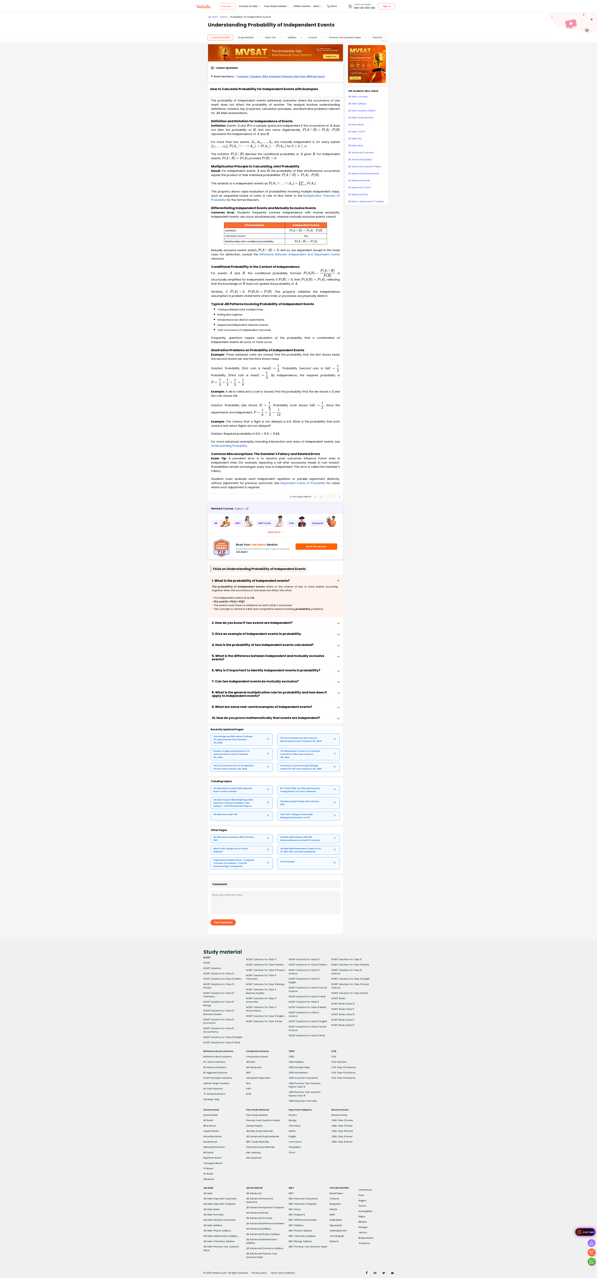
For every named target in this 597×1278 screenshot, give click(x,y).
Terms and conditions (283, 1272)
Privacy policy (259, 1272)
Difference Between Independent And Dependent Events (299, 254)
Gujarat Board (211, 1131)
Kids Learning (253, 1152)
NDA (248, 1083)
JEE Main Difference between (219, 1219)
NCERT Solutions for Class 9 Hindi (307, 1035)
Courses (312, 37)
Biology (292, 1120)
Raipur (362, 1216)
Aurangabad (365, 1211)
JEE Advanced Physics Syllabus (263, 1234)
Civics (292, 1152)
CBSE (291, 1056)
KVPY (249, 1088)
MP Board (208, 1152)
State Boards (210, 1115)
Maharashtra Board (213, 1147)
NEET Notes (295, 1209)
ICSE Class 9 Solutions (343, 1072)
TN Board (208, 1168)
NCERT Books (338, 998)
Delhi (332, 1214)
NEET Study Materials (257, 1141)
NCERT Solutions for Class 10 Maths (308, 964)
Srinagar (363, 1227)
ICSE (333, 1056)
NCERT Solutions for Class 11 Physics (265, 970)
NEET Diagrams (297, 1214)
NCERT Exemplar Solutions (217, 1077)
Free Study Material (257, 1115)
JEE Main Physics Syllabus (217, 1230)
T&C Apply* (242, 551)
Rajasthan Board (212, 1157)
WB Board (208, 1179)
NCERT (206, 962)
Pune (361, 1195)
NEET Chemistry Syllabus (302, 1236)
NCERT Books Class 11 (342, 1009)
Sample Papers (254, 1125)
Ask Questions (254, 1157)
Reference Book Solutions (217, 1056)
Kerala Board (210, 1141)
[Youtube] (392, 1273)
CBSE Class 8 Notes (342, 1141)
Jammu (363, 1232)
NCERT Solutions (212, 968)
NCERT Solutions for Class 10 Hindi (307, 996)
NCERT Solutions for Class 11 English (265, 1016)
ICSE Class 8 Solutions (343, 1077)
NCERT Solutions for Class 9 (304, 1001)
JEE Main (213, 17)
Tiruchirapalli (337, 1236)
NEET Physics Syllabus (300, 1230)
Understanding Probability (229, 446)
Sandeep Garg (211, 1099)
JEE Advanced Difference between (265, 1223)
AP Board (208, 1120)
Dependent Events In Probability (302, 483)
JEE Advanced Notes (257, 1212)
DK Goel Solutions (213, 1088)
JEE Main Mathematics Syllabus (220, 1236)
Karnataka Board (212, 1136)
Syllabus (292, 37)
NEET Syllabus (296, 1225)
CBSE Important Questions (303, 1077)
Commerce (295, 1141)
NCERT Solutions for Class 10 (304, 959)
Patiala (333, 1209)
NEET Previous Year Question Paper (308, 1246)
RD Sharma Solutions (214, 1067)
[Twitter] (383, 1273)
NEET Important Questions (303, 1198)
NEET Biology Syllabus (300, 1241)
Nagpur (362, 1200)
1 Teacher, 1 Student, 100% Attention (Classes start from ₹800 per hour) (280, 76)
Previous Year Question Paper (345, 37)
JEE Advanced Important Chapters (265, 1207)
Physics (293, 1115)
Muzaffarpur (336, 1193)
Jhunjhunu (364, 1243)
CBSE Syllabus (296, 1061)
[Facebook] (367, 1273)
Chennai (334, 1198)
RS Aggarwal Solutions (215, 1072)
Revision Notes (339, 1115)
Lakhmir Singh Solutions (216, 1083)
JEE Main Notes (211, 1209)
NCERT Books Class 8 (342, 1025)
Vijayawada (336, 1225)
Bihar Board (209, 1125)
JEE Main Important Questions (220, 1198)
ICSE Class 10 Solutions (343, 1067)
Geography (295, 1147)
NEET (248, 1072)
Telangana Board (212, 1163)
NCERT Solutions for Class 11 (261, 959)
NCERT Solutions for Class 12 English (222, 1037)
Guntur (362, 1205)
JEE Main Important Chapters (219, 1203)
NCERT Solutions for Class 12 (218, 973)
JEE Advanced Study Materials (262, 1136)
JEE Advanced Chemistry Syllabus (264, 1248)
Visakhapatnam (338, 1230)
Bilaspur (363, 1221)
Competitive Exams (257, 1056)
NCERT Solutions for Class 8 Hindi (349, 993)
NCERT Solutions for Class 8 (346, 959)
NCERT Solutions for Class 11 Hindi (264, 1021)
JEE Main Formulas (213, 1214)
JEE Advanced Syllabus (258, 1228)
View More (273, 532)
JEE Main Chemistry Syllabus (218, 1241)
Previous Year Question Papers (263, 1120)
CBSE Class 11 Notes (341, 1125)
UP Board (208, 1173)
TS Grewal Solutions (214, 1093)
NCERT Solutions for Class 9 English (308, 1021)
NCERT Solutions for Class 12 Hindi (221, 1042)
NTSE (248, 1093)
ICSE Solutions (339, 1061)
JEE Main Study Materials (259, 1131)
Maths (224, 17)
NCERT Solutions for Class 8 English (350, 978)
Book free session (316, 546)
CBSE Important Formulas (303, 1100)
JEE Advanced (253, 1067)
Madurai (334, 1241)
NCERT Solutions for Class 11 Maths (265, 964)
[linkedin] (375, 1273)
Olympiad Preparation (258, 1077)
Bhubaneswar (366, 1237)
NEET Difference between (303, 1219)
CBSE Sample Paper (299, 1067)
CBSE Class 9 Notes (342, 1136)
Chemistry (294, 1125)
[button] (220, 523)
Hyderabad (336, 1219)
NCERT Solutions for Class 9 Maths (307, 1007)
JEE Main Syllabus (212, 1225)
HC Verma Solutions (214, 1061)
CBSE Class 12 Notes (342, 1120)
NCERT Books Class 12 (343, 1003)
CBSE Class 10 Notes (342, 1131)
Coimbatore (365, 1189)
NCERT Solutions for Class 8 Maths (350, 964)
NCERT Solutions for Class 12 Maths (222, 978)
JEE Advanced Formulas (259, 1218)
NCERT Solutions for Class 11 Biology (265, 984)
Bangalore (335, 1203)
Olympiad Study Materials (260, 1147)
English (292, 1136)
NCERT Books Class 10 (343, 1014)
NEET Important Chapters (303, 1203)
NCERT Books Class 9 (342, 1019)
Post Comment (223, 922)
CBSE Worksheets (298, 1072)
